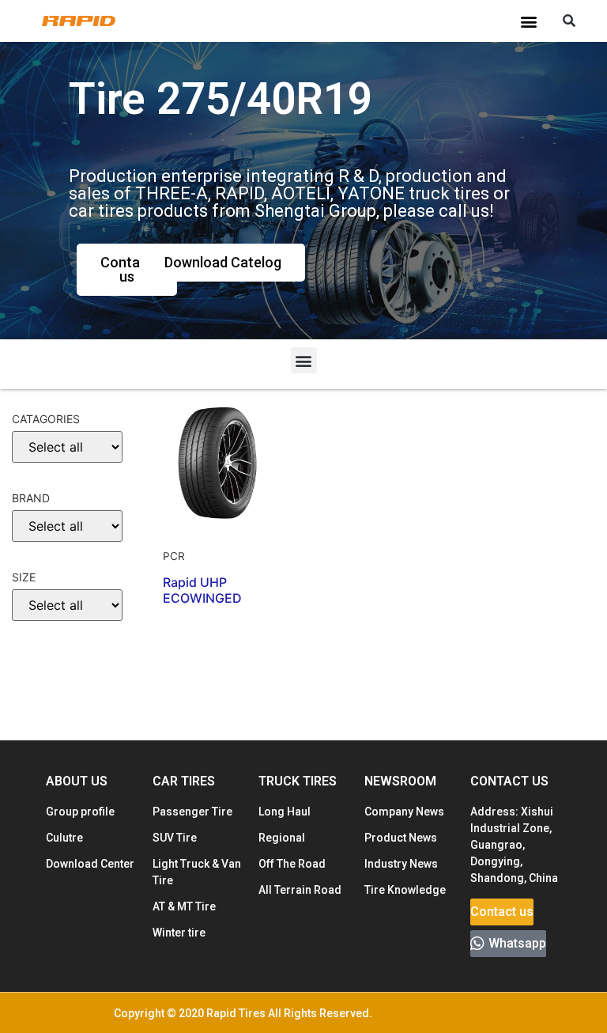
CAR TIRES (184, 781)
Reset (40, 707)
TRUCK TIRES (297, 781)
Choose (42, 658)
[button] (528, 21)
